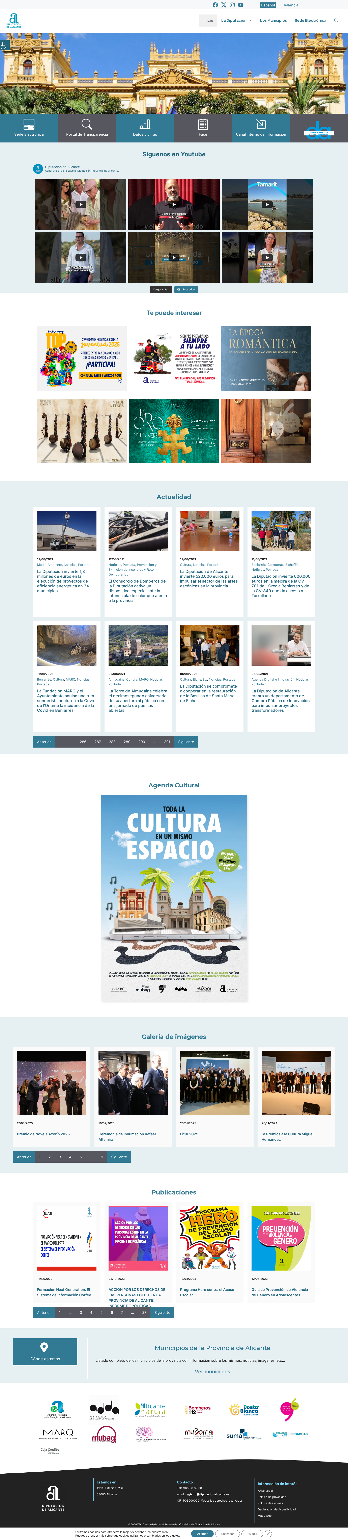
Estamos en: (107, 1482)
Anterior (44, 742)
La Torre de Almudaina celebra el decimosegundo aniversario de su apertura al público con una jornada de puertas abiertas (138, 701)
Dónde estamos (45, 1358)
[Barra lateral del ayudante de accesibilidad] (5, 45)
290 (141, 742)
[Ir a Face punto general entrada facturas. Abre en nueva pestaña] (203, 128)
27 (144, 1312)
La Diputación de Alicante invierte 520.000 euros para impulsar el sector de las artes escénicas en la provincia (209, 578)
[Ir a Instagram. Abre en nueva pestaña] (232, 5)
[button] (336, 20)
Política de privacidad (272, 1497)
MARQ (70, 679)
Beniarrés (259, 565)
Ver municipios (212, 1372)
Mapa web (265, 1515)
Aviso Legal (265, 1490)
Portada (84, 565)
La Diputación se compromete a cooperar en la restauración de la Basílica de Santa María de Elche (208, 693)
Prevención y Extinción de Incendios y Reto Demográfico (133, 569)
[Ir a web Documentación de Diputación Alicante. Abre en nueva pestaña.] (145, 128)
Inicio (208, 20)
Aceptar (202, 1533)
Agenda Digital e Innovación (273, 679)
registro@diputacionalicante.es (207, 1494)
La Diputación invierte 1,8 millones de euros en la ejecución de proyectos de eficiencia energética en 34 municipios (63, 581)
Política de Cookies (270, 1503)
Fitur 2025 (189, 1134)
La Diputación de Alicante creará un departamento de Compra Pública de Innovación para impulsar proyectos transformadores (281, 701)
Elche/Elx (292, 565)
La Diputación (233, 20)
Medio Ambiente (49, 565)
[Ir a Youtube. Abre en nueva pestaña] (240, 5)
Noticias (70, 565)
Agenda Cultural (174, 785)
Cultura (185, 565)
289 (127, 742)
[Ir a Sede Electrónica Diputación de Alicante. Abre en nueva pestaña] (29, 128)
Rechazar (227, 1533)
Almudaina (116, 679)
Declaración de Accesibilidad (277, 1509)
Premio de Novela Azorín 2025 (43, 1134)
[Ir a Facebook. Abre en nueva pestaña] (215, 5)
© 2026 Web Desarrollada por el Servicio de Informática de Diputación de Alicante (174, 1524)
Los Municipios (273, 20)
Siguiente (186, 742)
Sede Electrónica (310, 20)
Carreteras (275, 565)
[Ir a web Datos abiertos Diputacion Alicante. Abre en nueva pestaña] (319, 128)
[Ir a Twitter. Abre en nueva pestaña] (224, 5)
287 (97, 742)
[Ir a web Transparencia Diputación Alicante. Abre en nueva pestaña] (87, 128)
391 (167, 742)
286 (83, 742)
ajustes (174, 1535)
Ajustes (252, 1533)
